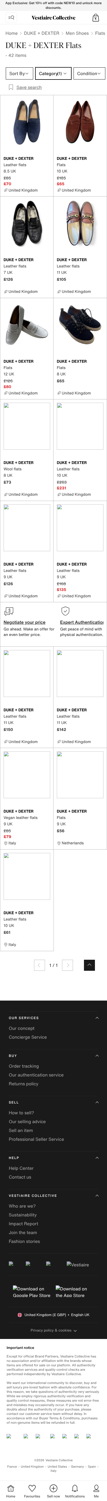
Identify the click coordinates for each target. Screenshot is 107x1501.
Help (14, 1158)
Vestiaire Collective (33, 1196)
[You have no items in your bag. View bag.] (96, 18)
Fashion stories (24, 1241)
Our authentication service (36, 1075)
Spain (92, 1467)
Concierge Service (28, 1037)
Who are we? (22, 1206)
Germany (77, 1467)
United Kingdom (32, 1467)
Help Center (21, 1168)
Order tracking (24, 1066)
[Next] (67, 965)
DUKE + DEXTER (41, 33)
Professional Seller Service (36, 1139)
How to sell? (21, 1112)
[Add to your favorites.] (47, 159)
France (12, 1467)
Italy (53, 1471)
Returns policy (23, 1083)
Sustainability (23, 1214)
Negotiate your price (25, 622)
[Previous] (39, 965)
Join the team (23, 1232)
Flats (100, 33)
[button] (96, 18)
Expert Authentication (82, 622)
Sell (14, 1102)
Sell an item (21, 1130)
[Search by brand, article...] (11, 17)
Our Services (24, 1018)
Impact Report (23, 1223)
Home (11, 33)
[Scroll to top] (89, 965)
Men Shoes (77, 33)
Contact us (20, 1177)
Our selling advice (27, 1121)
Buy (13, 1056)
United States (57, 1467)
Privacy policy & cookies (51, 1330)
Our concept (22, 1028)
